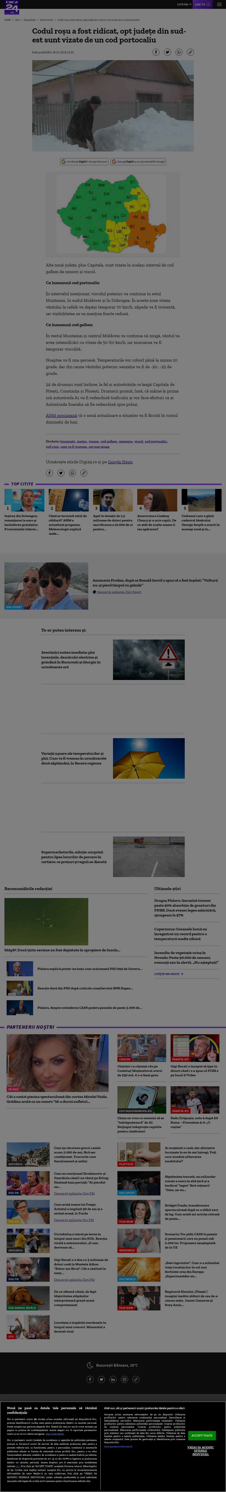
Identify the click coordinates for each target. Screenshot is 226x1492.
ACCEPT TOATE (202, 1435)
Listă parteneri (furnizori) (118, 1446)
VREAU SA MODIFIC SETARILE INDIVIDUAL (200, 1451)
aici (18, 1466)
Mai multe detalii (55, 1433)
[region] (113, 1446)
